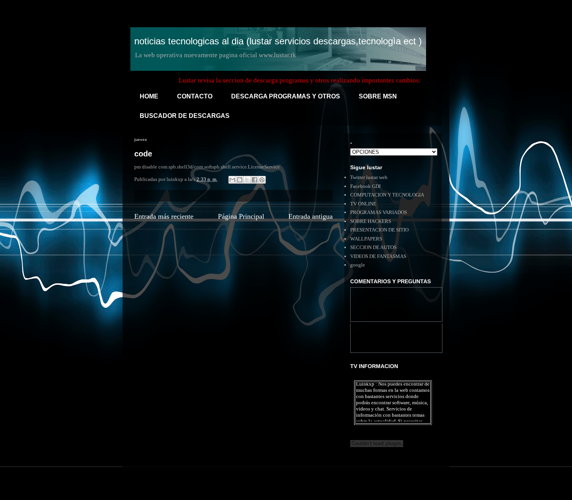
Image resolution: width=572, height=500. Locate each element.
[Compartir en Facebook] (254, 180)
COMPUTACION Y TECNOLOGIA (387, 195)
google (357, 265)
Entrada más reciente (163, 216)
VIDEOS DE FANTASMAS (378, 256)
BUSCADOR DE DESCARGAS (185, 115)
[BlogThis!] (240, 180)
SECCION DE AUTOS (373, 247)
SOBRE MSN (378, 96)
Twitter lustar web (369, 177)
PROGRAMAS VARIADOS (378, 212)
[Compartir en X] (247, 180)
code (143, 153)
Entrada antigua (310, 216)
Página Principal (241, 216)
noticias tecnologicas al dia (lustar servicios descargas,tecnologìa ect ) (278, 41)
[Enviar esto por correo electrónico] (232, 180)
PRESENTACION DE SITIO (379, 230)
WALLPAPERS (366, 239)
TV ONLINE (363, 204)
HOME (149, 96)
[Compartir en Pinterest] (262, 180)
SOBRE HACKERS (370, 221)
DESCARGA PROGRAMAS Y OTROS (285, 96)
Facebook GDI (365, 186)
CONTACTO (194, 96)
